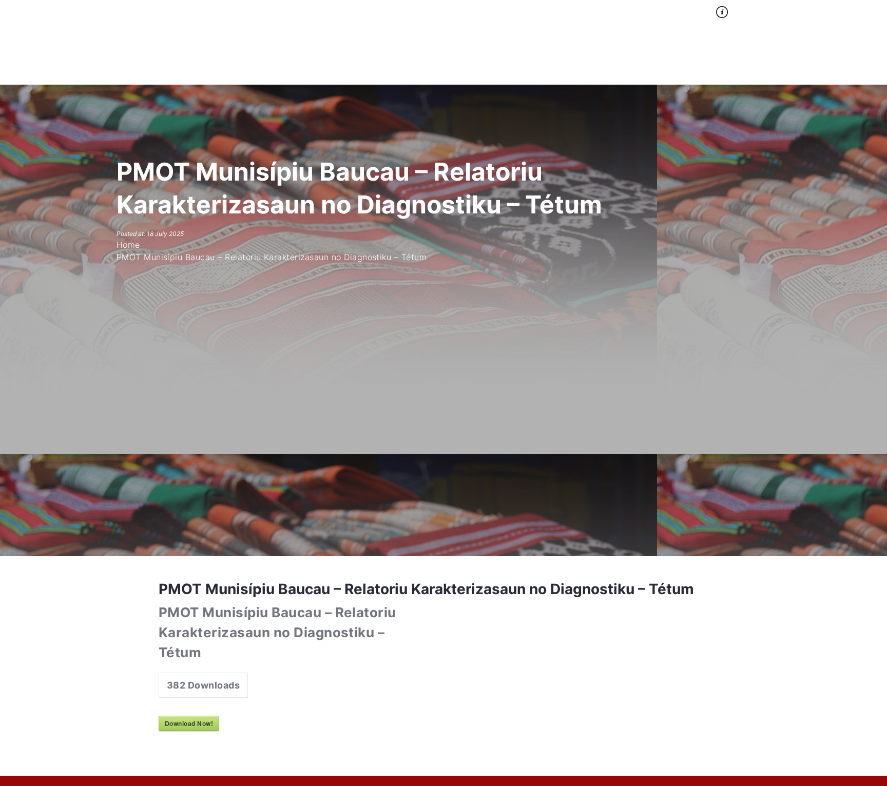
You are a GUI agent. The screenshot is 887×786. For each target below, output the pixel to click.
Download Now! (189, 723)
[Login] (798, 9)
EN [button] (762, 10)
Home (577, 10)
